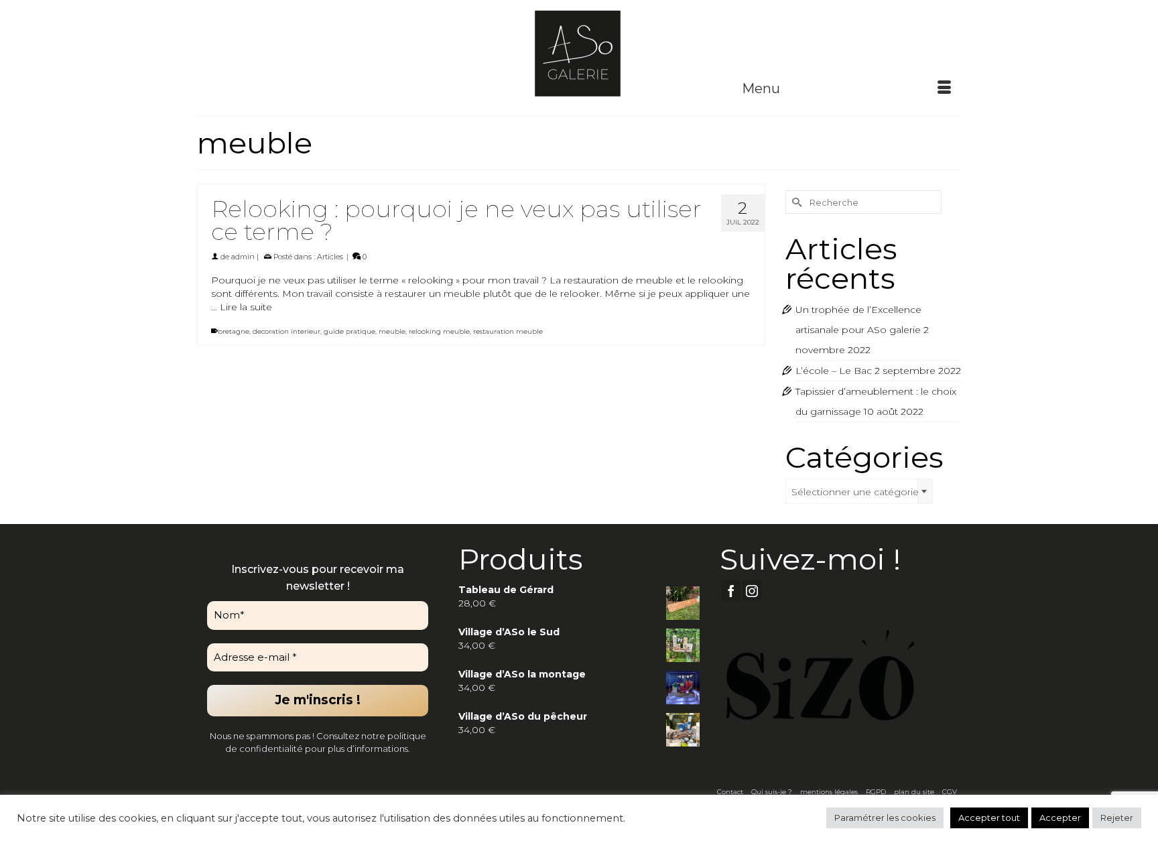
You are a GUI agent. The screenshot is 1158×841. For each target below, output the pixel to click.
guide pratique (349, 331)
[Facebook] (731, 590)
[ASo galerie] (579, 52)
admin (243, 256)
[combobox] (859, 491)
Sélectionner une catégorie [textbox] (855, 492)
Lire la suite (246, 307)
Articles (330, 256)
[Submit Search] (795, 202)
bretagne (233, 331)
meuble (392, 331)
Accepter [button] (1060, 817)
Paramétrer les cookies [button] (885, 817)
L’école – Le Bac (833, 371)
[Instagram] (752, 590)
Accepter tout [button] (989, 817)
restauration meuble (508, 331)
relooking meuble (439, 331)
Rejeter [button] (1116, 817)
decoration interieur (286, 331)
